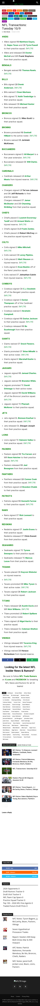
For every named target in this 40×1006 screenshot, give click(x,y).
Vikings (4, 21)
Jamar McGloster (16, 716)
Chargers (11, 13)
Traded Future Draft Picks (14, 906)
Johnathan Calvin (28, 718)
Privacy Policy (25, 996)
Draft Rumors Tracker (13, 891)
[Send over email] (32, 659)
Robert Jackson (28, 592)
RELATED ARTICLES (9, 745)
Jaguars (16, 16)
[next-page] (6, 806)
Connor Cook (30, 479)
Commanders (28, 13)
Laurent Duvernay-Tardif (28, 723)
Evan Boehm (24, 267)
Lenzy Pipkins (26, 255)
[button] (3, 2)
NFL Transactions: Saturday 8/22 (25, 769)
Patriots (17, 18)
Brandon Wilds (29, 381)
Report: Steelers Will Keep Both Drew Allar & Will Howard (23, 940)
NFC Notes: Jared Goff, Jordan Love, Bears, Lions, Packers (23, 964)
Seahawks (23, 18)
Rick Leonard (25, 515)
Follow (34, 872)
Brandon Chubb (29, 487)
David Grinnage (16, 704)
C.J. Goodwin (29, 289)
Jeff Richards (26, 716)
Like (35, 868)
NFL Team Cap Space (12, 897)
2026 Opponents (10, 888)
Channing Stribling (16, 700)
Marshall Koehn (26, 359)
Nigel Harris (25, 621)
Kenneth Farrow (28, 501)
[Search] (37, 2)
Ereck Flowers (27, 344)
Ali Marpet (29, 154)
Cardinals (5, 13)
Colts (22, 13)
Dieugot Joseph (6, 709)
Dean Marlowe (24, 92)
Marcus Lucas (6, 725)
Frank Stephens (15, 711)
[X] (25, 987)
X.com (8, 679)
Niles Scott (22, 730)
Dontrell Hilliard (17, 709)
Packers (4, 18)
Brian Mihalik (29, 351)
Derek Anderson (16, 707)
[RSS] (20, 987)
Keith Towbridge (25, 96)
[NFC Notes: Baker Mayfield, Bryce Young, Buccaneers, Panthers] (7, 798)
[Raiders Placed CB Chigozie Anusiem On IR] (7, 780)
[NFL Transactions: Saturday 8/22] (7, 771)
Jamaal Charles (29, 373)
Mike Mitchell (24, 247)
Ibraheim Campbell (29, 714)
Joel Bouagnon (18, 718)
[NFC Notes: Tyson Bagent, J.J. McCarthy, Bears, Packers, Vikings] (7, 789)
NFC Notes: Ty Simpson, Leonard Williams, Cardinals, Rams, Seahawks (25, 752)
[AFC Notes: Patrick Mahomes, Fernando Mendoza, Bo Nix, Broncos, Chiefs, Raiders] (7, 761)
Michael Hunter (27, 104)
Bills (14, 10)
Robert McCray (25, 732)
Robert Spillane (30, 613)
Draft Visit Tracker (11, 894)
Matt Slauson (24, 259)
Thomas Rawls (29, 70)
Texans (29, 18)
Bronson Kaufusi (25, 418)
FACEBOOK (21, 679)
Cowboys (5, 16)
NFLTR (30, 48)
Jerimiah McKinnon (8, 718)
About (12, 996)
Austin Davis (28, 606)
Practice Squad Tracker (13, 900)
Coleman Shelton (30, 629)
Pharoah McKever (31, 730)
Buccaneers (32, 10)
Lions (25, 16)
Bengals (9, 10)
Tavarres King (30, 643)
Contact (18, 996)
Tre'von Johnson (7, 737)
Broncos (19, 10)
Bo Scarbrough (15, 695)
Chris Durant (26, 700)
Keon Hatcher (14, 457)
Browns (25, 10)
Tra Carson (27, 454)
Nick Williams (14, 609)
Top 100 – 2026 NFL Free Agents (17, 903)
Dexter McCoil (26, 707)
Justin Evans (29, 529)
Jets (21, 16)
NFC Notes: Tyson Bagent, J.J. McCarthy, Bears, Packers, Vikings (25, 921)
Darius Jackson (30, 318)
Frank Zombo (28, 229)
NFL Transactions (32, 16)
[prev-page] (3, 806)
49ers (8, 7)
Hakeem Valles (26, 440)
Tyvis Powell (32, 45)
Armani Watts (23, 221)
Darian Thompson (27, 702)
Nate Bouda (7, 32)
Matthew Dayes (27, 42)
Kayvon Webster (29, 572)
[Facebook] (15, 987)
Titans (34, 18)
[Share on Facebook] (7, 659)
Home (3, 7)
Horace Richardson (17, 714)
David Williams (29, 393)
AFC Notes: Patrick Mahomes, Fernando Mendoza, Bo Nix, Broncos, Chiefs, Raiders (24, 761)
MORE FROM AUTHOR (24, 745)
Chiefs (17, 13)
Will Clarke (32, 162)
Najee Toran (12, 45)
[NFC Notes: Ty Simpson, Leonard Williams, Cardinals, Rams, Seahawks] (7, 752)
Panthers (11, 18)
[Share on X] (20, 659)
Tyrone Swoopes (17, 737)
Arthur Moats (27, 693)
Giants (10, 16)
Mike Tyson (29, 584)
